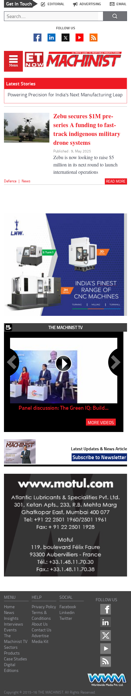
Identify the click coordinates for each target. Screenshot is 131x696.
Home (9, 606)
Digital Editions (11, 667)
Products (12, 653)
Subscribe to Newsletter (99, 457)
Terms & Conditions (41, 615)
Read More (116, 181)
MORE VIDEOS (101, 422)
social (66, 597)
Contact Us (41, 630)
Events (10, 630)
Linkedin (67, 612)
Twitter (65, 618)
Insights (11, 618)
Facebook (67, 606)
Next (114, 362)
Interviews (13, 624)
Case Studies (15, 659)
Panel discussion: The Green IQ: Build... (63, 408)
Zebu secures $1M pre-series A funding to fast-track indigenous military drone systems (86, 129)
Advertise (40, 635)
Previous (12, 362)
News (26, 181)
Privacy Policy (44, 606)
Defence (10, 181)
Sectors (11, 647)
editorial (56, 3)
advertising (90, 3)
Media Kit (40, 641)
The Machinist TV (15, 638)
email (121, 3)
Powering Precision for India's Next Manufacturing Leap (65, 94)
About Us (40, 624)
